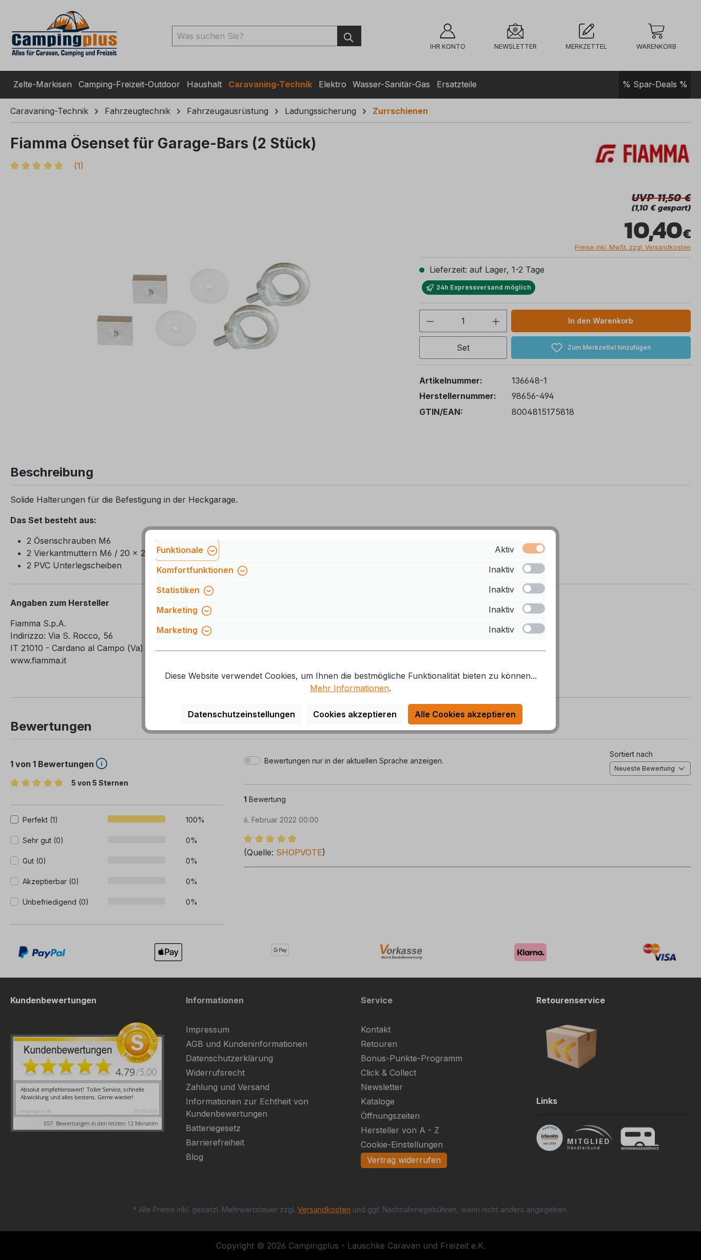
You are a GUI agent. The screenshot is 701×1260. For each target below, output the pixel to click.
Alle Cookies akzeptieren (465, 714)
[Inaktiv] (533, 568)
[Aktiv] (533, 548)
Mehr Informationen (349, 688)
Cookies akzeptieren (355, 714)
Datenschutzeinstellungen (241, 714)
